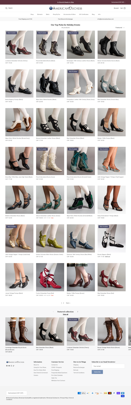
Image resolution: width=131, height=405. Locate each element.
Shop (32, 14)
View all (65, 314)
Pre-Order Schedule (57, 375)
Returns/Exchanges (79, 367)
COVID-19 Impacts (56, 367)
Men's (47, 14)
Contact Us (54, 365)
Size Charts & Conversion (41, 372)
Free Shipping (55, 370)
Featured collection (65, 312)
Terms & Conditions (78, 372)
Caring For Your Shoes (40, 367)
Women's (40, 14)
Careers (36, 375)
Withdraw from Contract (58, 380)
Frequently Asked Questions (59, 372)
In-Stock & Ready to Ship (65, 2)
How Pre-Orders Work (40, 370)
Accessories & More (70, 14)
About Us (36, 365)
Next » (68, 303)
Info (99, 14)
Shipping (75, 365)
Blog (93, 14)
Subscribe (97, 372)
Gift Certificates (83, 14)
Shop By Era (56, 14)
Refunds (75, 370)
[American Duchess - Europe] (65, 8)
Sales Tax (54, 378)
